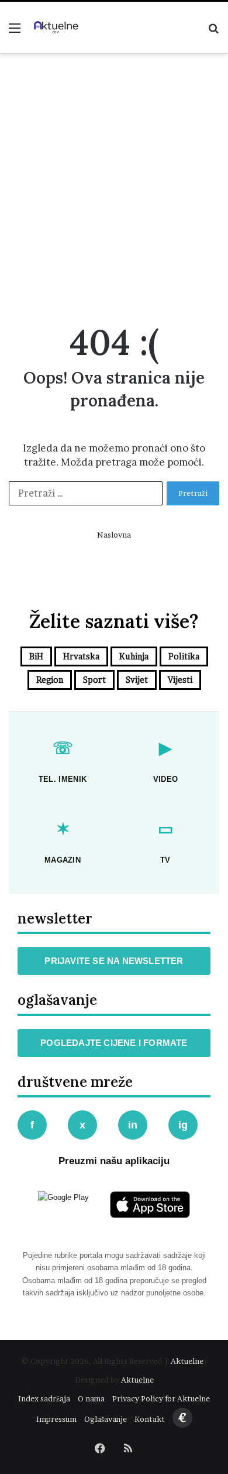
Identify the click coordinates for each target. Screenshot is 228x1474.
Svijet (137, 680)
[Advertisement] (114, 185)
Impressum (56, 1419)
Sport (94, 680)
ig (183, 1125)
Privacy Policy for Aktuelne (161, 1398)
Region (49, 680)
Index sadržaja (44, 1398)
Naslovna (114, 534)
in (132, 1125)
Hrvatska (81, 656)
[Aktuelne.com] (55, 27)
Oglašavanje (105, 1419)
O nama (91, 1398)
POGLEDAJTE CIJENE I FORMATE (113, 1043)
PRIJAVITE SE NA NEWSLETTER (113, 961)
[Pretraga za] (213, 32)
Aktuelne (187, 1361)
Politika (183, 656)
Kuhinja (133, 656)
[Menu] (14, 32)
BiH (36, 656)
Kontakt (149, 1419)
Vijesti (180, 680)
